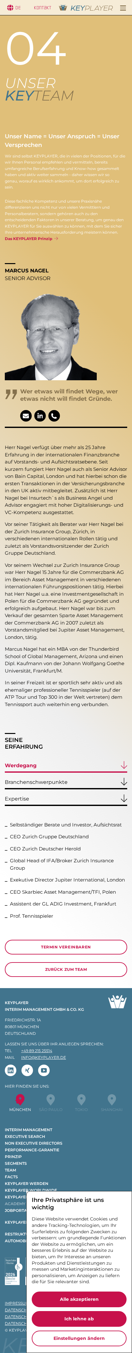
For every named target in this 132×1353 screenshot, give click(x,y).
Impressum (17, 1303)
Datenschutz (20, 1310)
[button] (123, 8)
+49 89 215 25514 (36, 1050)
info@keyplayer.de (43, 1057)
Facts (11, 1176)
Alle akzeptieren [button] (79, 1299)
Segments (16, 1163)
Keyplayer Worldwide (31, 1190)
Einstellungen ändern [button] (79, 1338)
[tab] (66, 767)
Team (10, 1170)
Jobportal (17, 1210)
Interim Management (28, 1129)
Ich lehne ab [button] (79, 1319)
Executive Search (25, 1136)
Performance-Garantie (32, 1150)
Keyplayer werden (26, 1183)
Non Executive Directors (33, 1143)
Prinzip (13, 1156)
